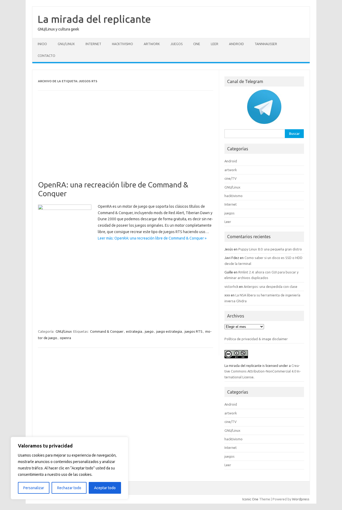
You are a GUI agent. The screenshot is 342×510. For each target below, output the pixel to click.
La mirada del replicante (94, 19)
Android (236, 44)
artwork (152, 44)
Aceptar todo (105, 488)
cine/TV (230, 178)
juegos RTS (194, 331)
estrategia (134, 331)
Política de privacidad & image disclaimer (256, 339)
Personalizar (33, 488)
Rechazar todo (69, 488)
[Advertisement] (125, 140)
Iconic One (250, 499)
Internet (93, 44)
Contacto (46, 55)
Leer (214, 44)
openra (65, 338)
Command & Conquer (106, 331)
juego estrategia (169, 331)
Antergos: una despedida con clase (270, 286)
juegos (176, 44)
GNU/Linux (66, 44)
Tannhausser (266, 44)
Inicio (42, 44)
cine (196, 44)
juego (149, 331)
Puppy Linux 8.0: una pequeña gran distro (270, 249)
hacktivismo (122, 44)
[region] (69, 468)
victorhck (231, 286)
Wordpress (300, 499)
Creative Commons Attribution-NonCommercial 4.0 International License (262, 371)
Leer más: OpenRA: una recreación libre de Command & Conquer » (152, 238)
